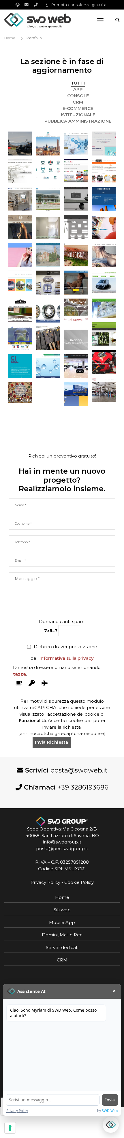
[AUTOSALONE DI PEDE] (76, 366)
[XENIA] (104, 171)
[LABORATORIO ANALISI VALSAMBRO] (48, 366)
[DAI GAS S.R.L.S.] (104, 283)
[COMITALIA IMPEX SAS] (20, 311)
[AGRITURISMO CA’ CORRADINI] (104, 334)
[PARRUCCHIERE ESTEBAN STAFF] (20, 255)
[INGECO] (76, 338)
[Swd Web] (37, 20)
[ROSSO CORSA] (104, 362)
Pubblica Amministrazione (77, 121)
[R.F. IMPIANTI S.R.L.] (104, 227)
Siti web (62, 909)
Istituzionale (78, 114)
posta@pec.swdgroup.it (62, 848)
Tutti (78, 83)
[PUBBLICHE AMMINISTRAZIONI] (48, 171)
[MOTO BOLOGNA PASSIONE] (20, 143)
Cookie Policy (79, 882)
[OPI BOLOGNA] (48, 143)
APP (78, 89)
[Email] (19, 4)
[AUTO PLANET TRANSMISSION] (104, 390)
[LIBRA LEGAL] (20, 366)
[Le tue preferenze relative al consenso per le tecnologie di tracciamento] (10, 1127)
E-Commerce (78, 108)
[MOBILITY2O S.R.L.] (20, 283)
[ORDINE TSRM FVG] (76, 143)
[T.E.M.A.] (20, 199)
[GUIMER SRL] (48, 283)
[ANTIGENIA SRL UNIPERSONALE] (104, 308)
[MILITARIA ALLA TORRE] (48, 338)
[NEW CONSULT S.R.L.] (104, 255)
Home (62, 897)
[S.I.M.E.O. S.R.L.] (48, 227)
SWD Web (110, 1110)
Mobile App (62, 922)
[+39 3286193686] (37, 4)
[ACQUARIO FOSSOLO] (20, 338)
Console (78, 95)
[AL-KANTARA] (76, 311)
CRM (78, 102)
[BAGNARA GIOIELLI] (20, 171)
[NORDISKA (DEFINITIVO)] (76, 255)
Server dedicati (62, 947)
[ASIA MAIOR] (20, 392)
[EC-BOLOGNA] (20, 227)
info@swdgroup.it (62, 842)
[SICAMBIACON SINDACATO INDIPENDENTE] (76, 171)
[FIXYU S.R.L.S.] (76, 283)
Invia (110, 1100)
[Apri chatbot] (111, 1125)
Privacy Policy (45, 882)
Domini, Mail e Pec (62, 935)
